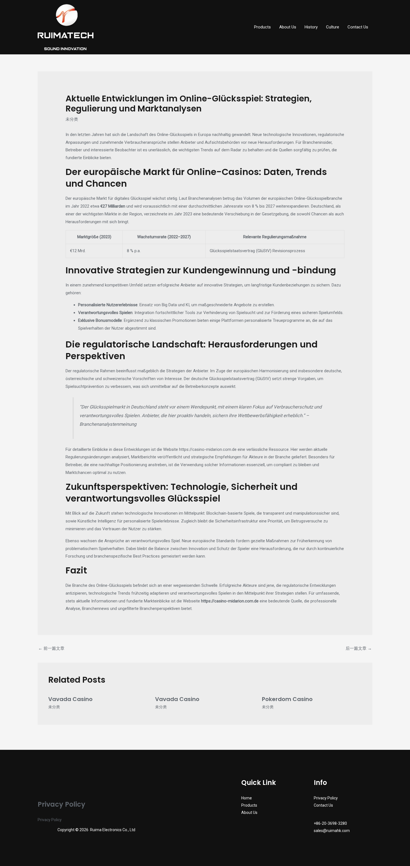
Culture (332, 27)
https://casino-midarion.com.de (208, 449)
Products (262, 27)
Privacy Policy (50, 820)
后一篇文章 (359, 648)
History (311, 27)
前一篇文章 (51, 648)
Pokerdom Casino (287, 699)
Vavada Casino (70, 699)
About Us (287, 27)
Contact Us (358, 27)
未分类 (72, 119)
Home (246, 798)
